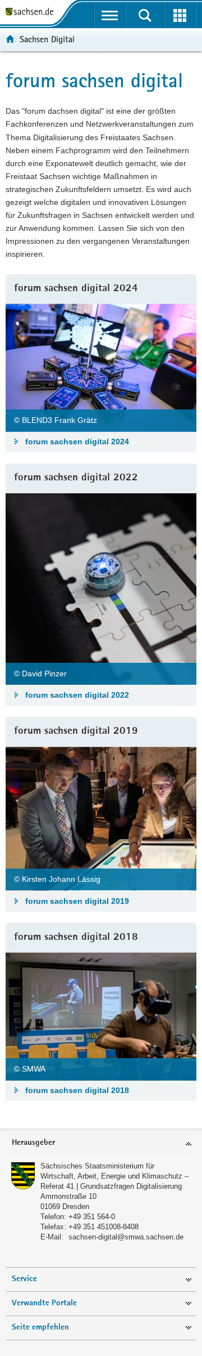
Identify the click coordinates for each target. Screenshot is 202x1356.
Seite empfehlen (40, 1327)
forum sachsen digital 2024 (77, 441)
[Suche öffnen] (145, 15)
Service (24, 1279)
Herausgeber (33, 1143)
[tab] (101, 1143)
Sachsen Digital (47, 39)
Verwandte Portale (44, 1303)
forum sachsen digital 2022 (77, 694)
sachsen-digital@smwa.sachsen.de (125, 1237)
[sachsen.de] (32, 12)
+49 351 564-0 (91, 1216)
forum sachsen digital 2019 (77, 901)
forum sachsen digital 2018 (77, 1090)
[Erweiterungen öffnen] (180, 15)
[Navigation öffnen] (110, 15)
